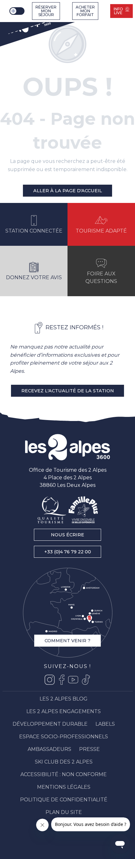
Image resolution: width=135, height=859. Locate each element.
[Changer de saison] (17, 11)
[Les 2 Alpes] (28, 26)
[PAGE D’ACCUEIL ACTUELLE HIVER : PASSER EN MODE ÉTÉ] (16, 11)
